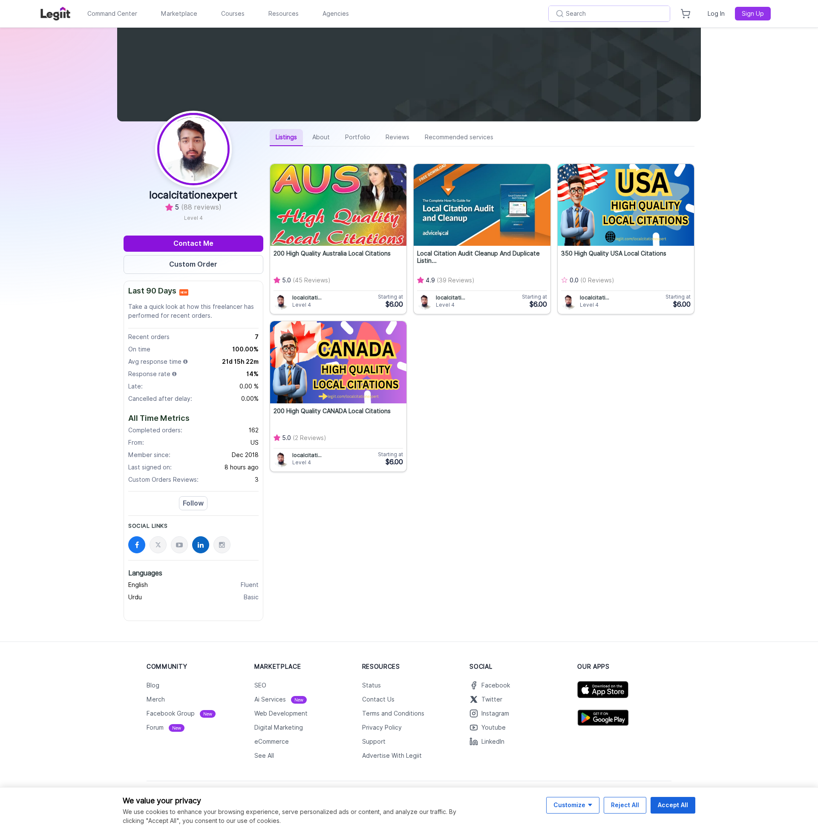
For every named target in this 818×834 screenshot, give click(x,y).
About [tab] (321, 137)
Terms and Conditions (393, 713)
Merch (156, 699)
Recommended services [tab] (459, 137)
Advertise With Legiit (392, 755)
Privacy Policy (382, 727)
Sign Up (753, 13)
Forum (164, 727)
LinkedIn (492, 741)
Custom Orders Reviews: (163, 479)
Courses (233, 13)
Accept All (673, 804)
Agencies (336, 13)
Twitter (491, 699)
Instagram (495, 713)
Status (371, 685)
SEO (260, 685)
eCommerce (271, 741)
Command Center (112, 13)
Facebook (495, 685)
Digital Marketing (278, 727)
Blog (153, 685)
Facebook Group (179, 713)
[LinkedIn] (201, 545)
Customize (569, 804)
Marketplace (179, 13)
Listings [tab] (286, 137)
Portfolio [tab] (357, 137)
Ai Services (278, 699)
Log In (716, 13)
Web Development (281, 713)
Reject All (625, 804)
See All (264, 755)
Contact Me (193, 243)
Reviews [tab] (397, 137)
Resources (283, 13)
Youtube (493, 727)
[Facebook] (137, 545)
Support (374, 741)
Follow (193, 503)
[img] (185, 361)
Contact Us (378, 699)
